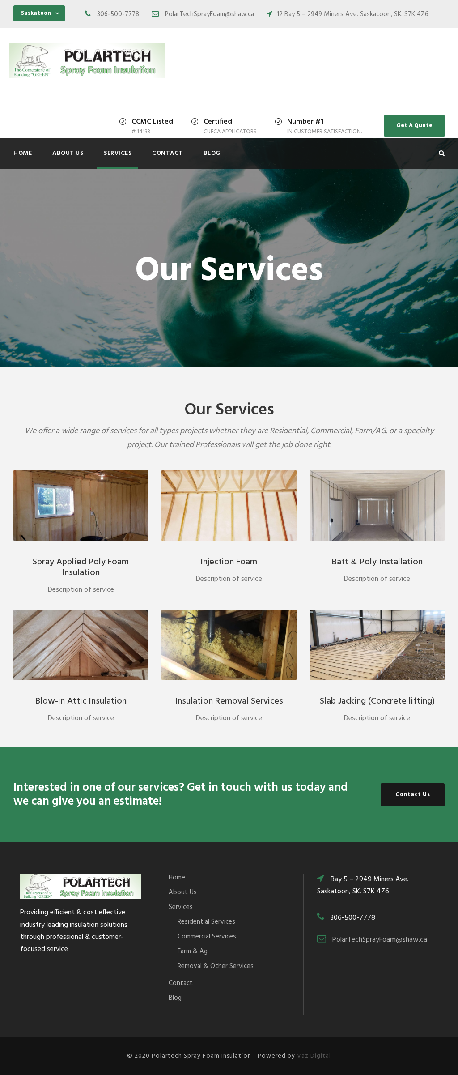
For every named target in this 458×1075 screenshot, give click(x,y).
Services (117, 153)
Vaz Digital (314, 1056)
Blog (212, 153)
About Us (67, 153)
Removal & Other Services (216, 966)
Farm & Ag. (193, 951)
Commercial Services (207, 936)
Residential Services (206, 922)
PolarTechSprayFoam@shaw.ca (379, 940)
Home (22, 153)
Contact (167, 153)
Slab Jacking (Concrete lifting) (377, 701)
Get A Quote (414, 125)
